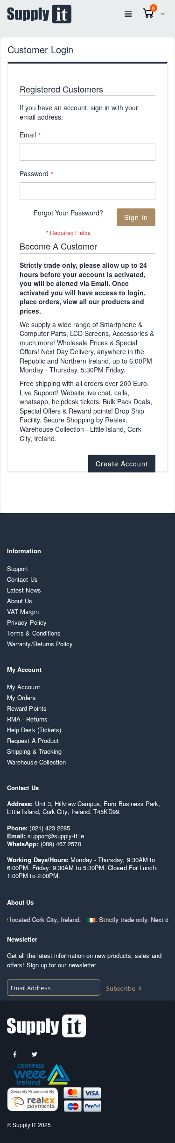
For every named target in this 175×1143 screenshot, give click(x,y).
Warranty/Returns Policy (40, 643)
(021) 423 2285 (49, 827)
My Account (23, 686)
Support (17, 568)
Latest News (24, 590)
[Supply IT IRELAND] (39, 14)
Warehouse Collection (36, 761)
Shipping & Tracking (34, 751)
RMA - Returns (27, 718)
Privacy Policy (27, 622)
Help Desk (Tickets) (34, 729)
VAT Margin (23, 611)
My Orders (21, 697)
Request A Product (33, 740)
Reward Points (27, 708)
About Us (20, 600)
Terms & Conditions (34, 633)
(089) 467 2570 (61, 843)
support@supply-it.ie (56, 835)
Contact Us (22, 579)
